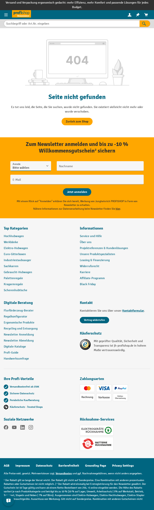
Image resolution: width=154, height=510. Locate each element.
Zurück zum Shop (77, 121)
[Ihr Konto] (129, 14)
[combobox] (72, 23)
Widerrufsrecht (89, 266)
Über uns (85, 242)
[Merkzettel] (138, 14)
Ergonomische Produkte (19, 322)
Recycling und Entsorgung (21, 328)
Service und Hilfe (91, 236)
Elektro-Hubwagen (16, 248)
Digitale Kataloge (15, 346)
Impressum (22, 466)
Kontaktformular (133, 311)
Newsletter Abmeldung (19, 340)
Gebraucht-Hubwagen (18, 272)
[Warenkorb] (146, 14)
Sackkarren (11, 266)
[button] (39, 304)
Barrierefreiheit (68, 466)
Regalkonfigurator (15, 316)
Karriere (85, 272)
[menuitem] (129, 14)
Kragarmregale (13, 284)
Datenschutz (44, 466)
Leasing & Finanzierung (95, 260)
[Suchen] (145, 23)
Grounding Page (95, 466)
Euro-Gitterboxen (15, 254)
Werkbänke (11, 242)
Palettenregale (13, 278)
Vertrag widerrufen (94, 320)
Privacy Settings (123, 466)
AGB (6, 466)
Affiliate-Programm (92, 278)
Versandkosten (64, 473)
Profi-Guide (11, 352)
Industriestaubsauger (17, 260)
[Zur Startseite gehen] (21, 13)
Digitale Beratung (18, 302)
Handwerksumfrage (16, 358)
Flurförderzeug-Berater (19, 310)
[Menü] (6, 14)
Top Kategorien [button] (16, 228)
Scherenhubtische (15, 290)
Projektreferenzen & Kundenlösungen (104, 248)
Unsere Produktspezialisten (97, 254)
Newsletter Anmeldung (19, 334)
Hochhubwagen (14, 236)
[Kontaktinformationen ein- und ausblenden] (8, 500)
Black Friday (88, 284)
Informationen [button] (91, 228)
